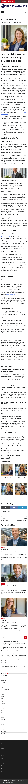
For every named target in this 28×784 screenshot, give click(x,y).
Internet (2, 701)
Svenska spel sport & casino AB (9, 586)
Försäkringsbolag (4, 746)
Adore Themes (9, 782)
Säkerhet (3, 715)
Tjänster (2, 726)
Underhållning (4, 731)
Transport (3, 729)
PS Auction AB (4, 549)
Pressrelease (3, 712)
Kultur (2, 705)
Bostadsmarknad (4, 680)
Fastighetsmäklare (5, 689)
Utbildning (3, 733)
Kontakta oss (3, 773)
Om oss (2, 775)
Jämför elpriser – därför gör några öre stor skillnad (11, 653)
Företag (9, 511)
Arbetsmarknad (4, 675)
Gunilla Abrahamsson (5, 551)
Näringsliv (3, 708)
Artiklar (2, 677)
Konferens (3, 703)
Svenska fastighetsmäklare (6, 743)
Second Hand (4, 717)
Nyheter (2, 710)
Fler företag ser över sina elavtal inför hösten (10, 641)
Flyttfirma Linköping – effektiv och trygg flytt (10, 669)
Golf (2, 698)
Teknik (2, 724)
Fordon (2, 691)
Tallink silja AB (4, 620)
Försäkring (3, 696)
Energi (2, 687)
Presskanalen (15, 780)
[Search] (26, 12)
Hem (2, 771)
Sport (2, 722)
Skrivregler (3, 719)
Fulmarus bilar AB (5, 236)
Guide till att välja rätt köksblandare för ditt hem (11, 650)
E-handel (3, 682)
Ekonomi (2, 684)
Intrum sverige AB (10, 294)
